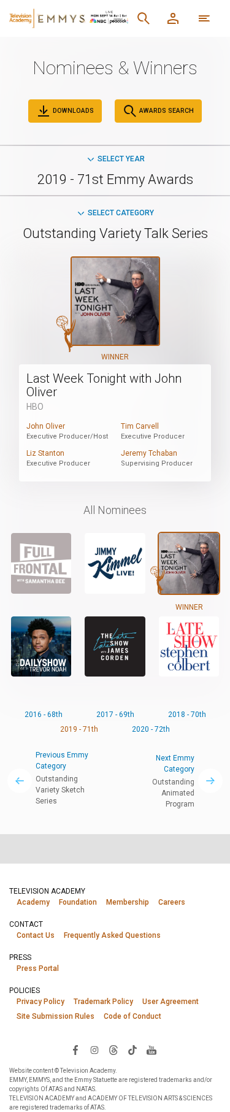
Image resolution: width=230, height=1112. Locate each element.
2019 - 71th (79, 729)
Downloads (72, 111)
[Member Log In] (173, 18)
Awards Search (165, 111)
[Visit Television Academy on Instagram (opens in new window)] (94, 1049)
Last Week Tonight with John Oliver (104, 385)
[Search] (143, 18)
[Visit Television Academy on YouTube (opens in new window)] (151, 1049)
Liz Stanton (45, 453)
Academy (33, 902)
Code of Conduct (132, 1016)
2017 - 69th (115, 714)
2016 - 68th (44, 714)
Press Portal (38, 968)
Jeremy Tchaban (149, 453)
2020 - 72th (151, 729)
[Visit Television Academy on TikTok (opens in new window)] (132, 1049)
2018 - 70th (187, 714)
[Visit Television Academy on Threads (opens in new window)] (113, 1049)
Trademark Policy (103, 1001)
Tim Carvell (140, 426)
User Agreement (170, 1001)
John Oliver (45, 426)
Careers (171, 902)
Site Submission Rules (55, 1016)
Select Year (121, 159)
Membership (127, 902)
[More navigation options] (204, 18)
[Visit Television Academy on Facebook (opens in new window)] (75, 1049)
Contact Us (36, 935)
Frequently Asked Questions (112, 935)
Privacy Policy (40, 1001)
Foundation (78, 902)
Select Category (121, 213)
